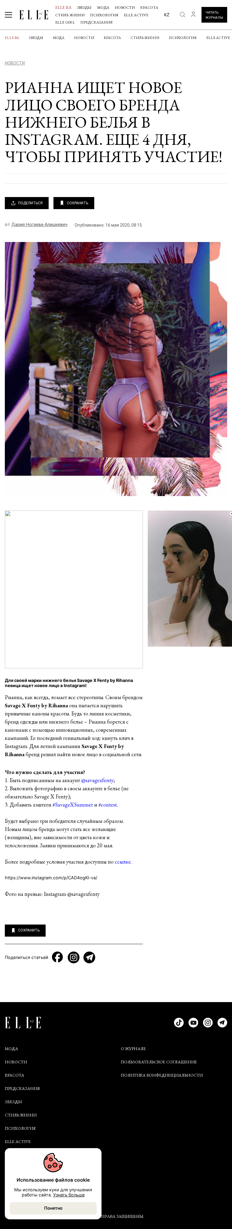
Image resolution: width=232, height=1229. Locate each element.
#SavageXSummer (73, 804)
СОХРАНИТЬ (77, 203)
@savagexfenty (97, 780)
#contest (107, 804)
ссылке (123, 861)
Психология (104, 15)
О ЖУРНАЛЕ (133, 1048)
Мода (103, 7)
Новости (125, 7)
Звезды (84, 7)
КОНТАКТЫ (17, 1173)
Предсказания (96, 22)
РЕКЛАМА (15, 1186)
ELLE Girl (65, 22)
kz (166, 14)
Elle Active (136, 15)
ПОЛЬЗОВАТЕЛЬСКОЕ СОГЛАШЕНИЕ (159, 1062)
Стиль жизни (70, 15)
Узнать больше (69, 1194)
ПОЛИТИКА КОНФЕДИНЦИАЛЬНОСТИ (162, 1075)
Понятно (53, 1208)
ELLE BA (63, 7)
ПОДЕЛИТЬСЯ (30, 203)
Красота (149, 7)
